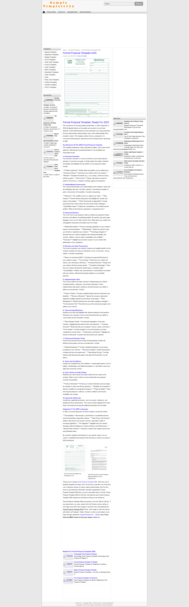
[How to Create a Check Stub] (49, 151)
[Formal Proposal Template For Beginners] (68, 563)
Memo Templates (50, 69)
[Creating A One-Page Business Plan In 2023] (118, 134)
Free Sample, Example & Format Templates (100, 605)
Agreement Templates (52, 54)
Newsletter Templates (52, 72)
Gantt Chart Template (52, 62)
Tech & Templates (50, 87)
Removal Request (85, 12)
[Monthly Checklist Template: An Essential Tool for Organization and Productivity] (49, 99)
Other (46, 77)
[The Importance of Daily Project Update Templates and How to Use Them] (49, 117)
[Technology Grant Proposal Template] (68, 555)
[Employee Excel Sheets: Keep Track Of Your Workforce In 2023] (118, 123)
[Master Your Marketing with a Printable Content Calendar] (49, 135)
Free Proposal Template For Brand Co (85, 578)
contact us (96, 517)
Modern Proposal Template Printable (85, 570)
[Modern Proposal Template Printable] (68, 571)
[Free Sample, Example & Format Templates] (58, 9)
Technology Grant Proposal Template (85, 554)
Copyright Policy (72, 12)
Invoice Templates (51, 64)
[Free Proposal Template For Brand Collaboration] (68, 581)
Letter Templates (50, 67)
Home (64, 50)
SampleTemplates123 (86, 514)
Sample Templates (51, 85)
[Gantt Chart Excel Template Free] (49, 166)
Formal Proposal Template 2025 (87, 482)
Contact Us (61, 12)
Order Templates (50, 75)
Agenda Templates (51, 52)
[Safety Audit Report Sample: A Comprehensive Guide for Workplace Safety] (118, 155)
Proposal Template (74, 50)
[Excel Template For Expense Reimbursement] (118, 173)
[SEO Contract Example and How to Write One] (118, 162)
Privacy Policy (51, 12)
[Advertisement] (94, 31)
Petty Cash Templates (52, 80)
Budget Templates (50, 57)
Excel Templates (50, 59)
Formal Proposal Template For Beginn (85, 562)
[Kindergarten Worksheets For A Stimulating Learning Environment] (118, 143)
